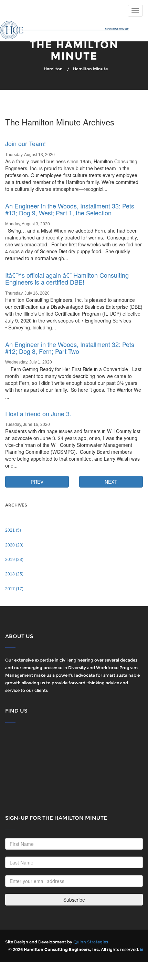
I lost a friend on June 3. (38, 413)
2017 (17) (14, 588)
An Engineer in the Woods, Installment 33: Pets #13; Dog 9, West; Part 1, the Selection (69, 209)
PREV (37, 481)
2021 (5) (13, 530)
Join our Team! (25, 143)
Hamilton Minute (90, 68)
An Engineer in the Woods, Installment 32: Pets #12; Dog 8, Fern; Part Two (69, 348)
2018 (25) (14, 574)
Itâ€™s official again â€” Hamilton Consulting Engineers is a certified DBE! (67, 278)
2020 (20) (14, 545)
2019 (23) (14, 559)
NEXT (111, 481)
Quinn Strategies (90, 941)
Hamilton (53, 68)
